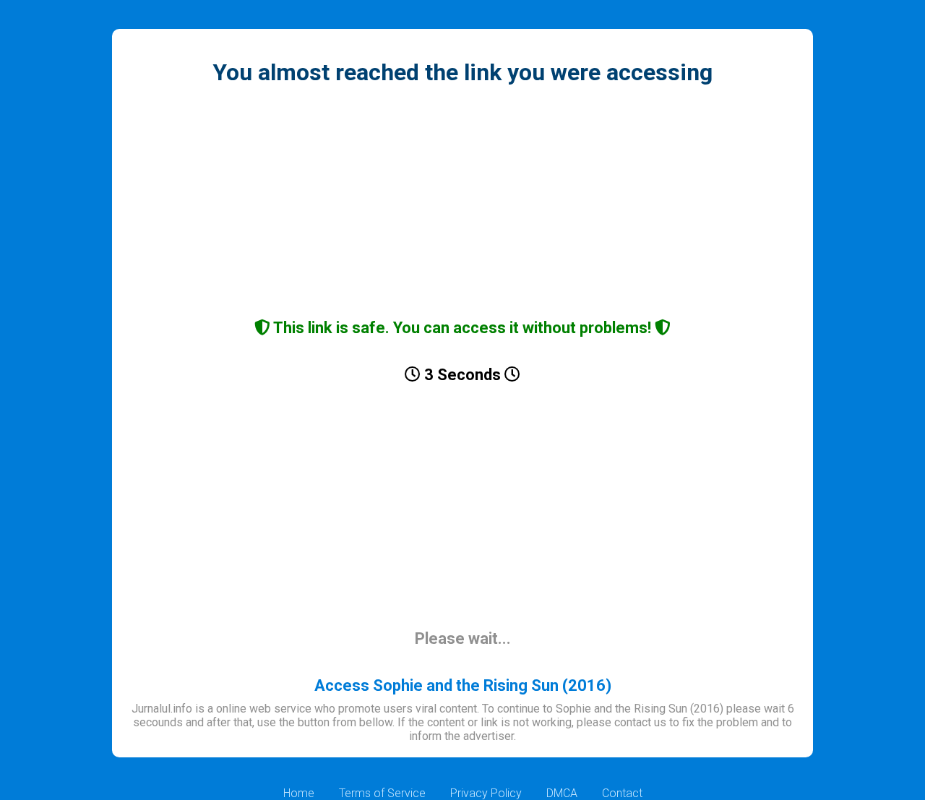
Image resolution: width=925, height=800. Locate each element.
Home (298, 793)
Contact (622, 793)
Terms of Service (382, 793)
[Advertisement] (462, 203)
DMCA (561, 793)
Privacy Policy (486, 793)
